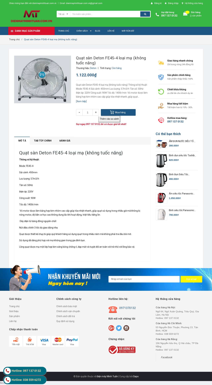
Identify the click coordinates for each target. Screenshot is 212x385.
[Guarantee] (121, 349)
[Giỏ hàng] (185, 14)
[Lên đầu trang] (206, 365)
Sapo (136, 376)
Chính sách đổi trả (65, 316)
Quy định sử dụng (65, 321)
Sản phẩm (14, 316)
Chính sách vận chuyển (68, 311)
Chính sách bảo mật (66, 306)
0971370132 (127, 308)
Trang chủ (14, 306)
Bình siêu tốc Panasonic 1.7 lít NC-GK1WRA (181, 210)
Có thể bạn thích (168, 134)
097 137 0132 (169, 15)
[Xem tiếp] (81, 101)
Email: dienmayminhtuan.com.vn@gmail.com (81, 3)
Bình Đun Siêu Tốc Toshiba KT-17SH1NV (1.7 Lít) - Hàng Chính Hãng (182, 174)
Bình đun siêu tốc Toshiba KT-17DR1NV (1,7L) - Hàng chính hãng (182, 155)
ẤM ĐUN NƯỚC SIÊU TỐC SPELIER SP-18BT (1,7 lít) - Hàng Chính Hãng (182, 141)
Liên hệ (12, 321)
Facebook (166, 357)
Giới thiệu (14, 311)
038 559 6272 (171, 334)
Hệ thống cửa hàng (194, 3)
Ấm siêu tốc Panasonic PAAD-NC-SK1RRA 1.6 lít (182, 193)
